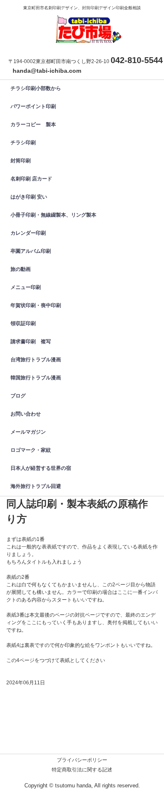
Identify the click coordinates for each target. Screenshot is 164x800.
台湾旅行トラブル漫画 (36, 360)
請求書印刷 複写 (31, 341)
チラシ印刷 (23, 143)
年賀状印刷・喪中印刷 (36, 305)
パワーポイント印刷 (33, 106)
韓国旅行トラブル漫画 (36, 378)
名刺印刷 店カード (31, 179)
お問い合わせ (26, 414)
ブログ (18, 396)
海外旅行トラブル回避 (36, 486)
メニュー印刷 (26, 287)
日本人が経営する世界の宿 (41, 468)
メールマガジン (28, 432)
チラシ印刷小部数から (36, 88)
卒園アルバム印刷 (31, 251)
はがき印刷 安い (29, 197)
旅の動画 (21, 269)
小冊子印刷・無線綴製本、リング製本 (53, 215)
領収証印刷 (23, 323)
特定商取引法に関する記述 (82, 770)
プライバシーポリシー (82, 760)
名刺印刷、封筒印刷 (86, 22)
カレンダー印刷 (31, 233)
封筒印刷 (23, 161)
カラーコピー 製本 (33, 124)
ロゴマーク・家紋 (31, 450)
